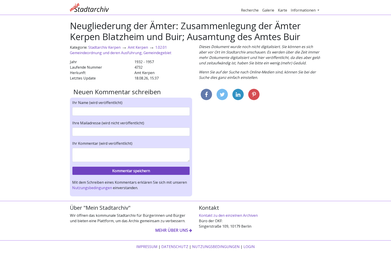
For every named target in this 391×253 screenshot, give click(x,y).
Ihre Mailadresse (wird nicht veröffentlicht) (108, 122)
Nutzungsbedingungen (92, 187)
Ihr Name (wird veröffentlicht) (97, 102)
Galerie (268, 10)
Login (249, 246)
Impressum (146, 246)
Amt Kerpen (138, 47)
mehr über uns (171, 230)
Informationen (304, 10)
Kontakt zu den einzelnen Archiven (228, 215)
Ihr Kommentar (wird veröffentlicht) (102, 143)
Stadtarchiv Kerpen (104, 47)
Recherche (250, 10)
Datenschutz (174, 246)
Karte (282, 10)
